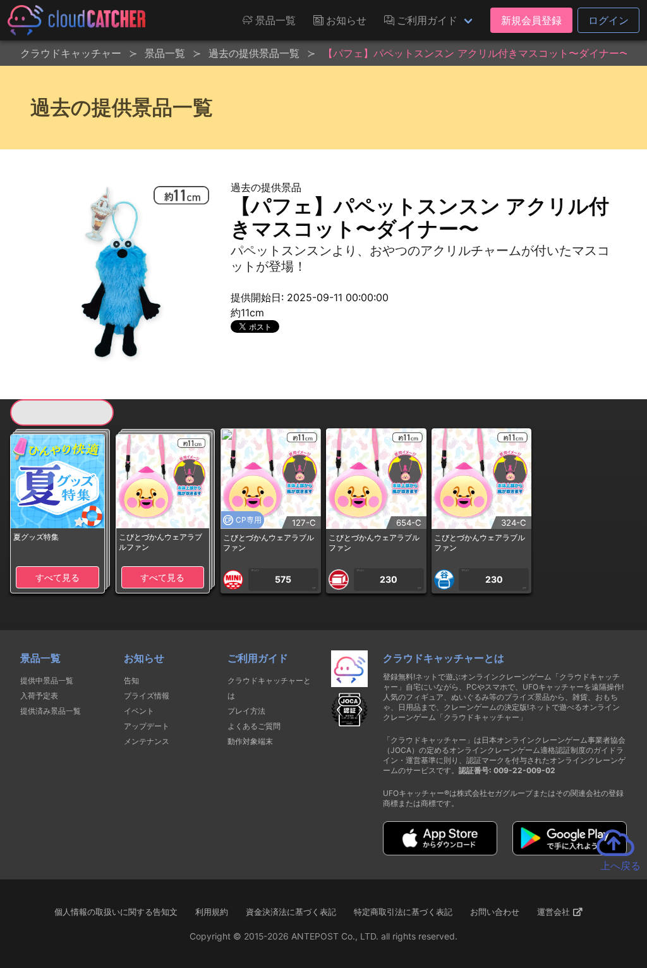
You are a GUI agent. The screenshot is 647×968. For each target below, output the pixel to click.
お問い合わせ (494, 912)
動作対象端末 (250, 741)
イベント (139, 711)
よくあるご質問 (254, 726)
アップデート (146, 726)
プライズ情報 (146, 695)
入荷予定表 (39, 695)
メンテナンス (146, 741)
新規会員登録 (531, 20)
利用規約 (211, 912)
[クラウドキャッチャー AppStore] (440, 851)
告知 (131, 680)
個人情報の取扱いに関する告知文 (116, 912)
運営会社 (554, 912)
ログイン (608, 20)
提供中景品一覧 (46, 680)
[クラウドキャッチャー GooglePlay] (569, 851)
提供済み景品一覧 (50, 711)
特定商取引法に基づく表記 (403, 912)
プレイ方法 (246, 711)
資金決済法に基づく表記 (291, 912)
